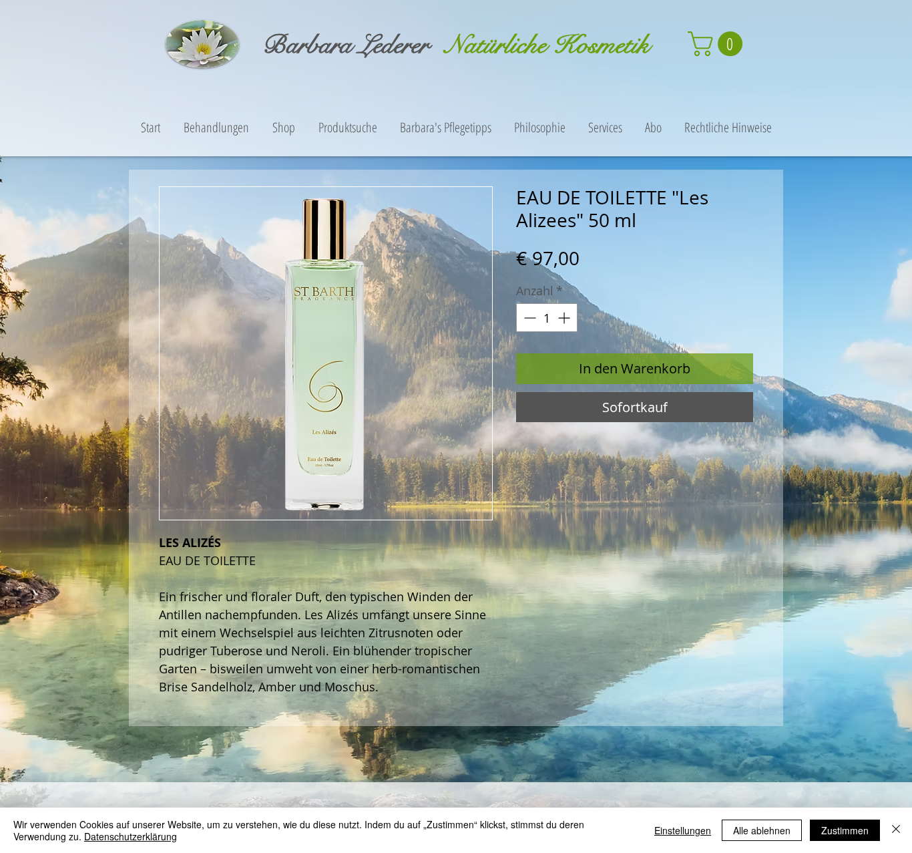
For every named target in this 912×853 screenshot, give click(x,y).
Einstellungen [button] (682, 830)
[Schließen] (896, 830)
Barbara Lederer (345, 45)
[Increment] (565, 317)
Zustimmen (845, 830)
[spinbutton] (547, 317)
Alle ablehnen (761, 830)
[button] (718, 43)
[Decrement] (528, 317)
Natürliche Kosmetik (547, 45)
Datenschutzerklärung (130, 836)
